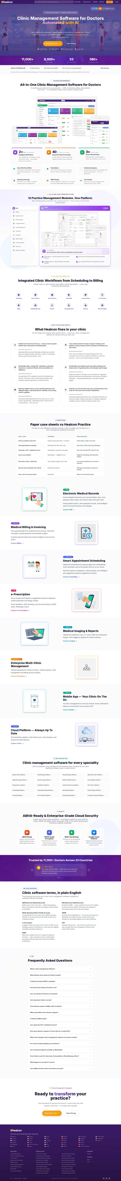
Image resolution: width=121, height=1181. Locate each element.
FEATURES (77, 2)
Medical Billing (14, 1162)
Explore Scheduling (70, 577)
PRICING (95, 2)
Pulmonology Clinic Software (69, 1164)
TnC (11, 1178)
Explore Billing (16, 543)
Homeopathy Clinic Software (43, 1168)
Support (89, 1154)
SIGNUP (110, 2)
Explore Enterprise (18, 676)
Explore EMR (67, 510)
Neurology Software (69, 790)
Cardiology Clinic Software (68, 1158)
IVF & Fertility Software (44, 795)
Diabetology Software (69, 795)
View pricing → (105, 68)
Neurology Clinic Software (68, 1162)
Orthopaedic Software (19, 785)
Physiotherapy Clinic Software (43, 1158)
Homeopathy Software (95, 780)
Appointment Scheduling (16, 1160)
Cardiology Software (19, 790)
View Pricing (71, 43)
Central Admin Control (15, 1166)
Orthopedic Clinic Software (42, 1171)
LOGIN (116, 2)
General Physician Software (71, 785)
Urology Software (18, 795)
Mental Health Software (70, 780)
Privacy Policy (17, 1178)
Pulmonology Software (95, 790)
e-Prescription (14, 1158)
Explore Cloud (16, 743)
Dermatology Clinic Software (43, 1156)
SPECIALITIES (86, 2)
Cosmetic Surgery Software (96, 795)
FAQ (88, 1161)
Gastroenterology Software (45, 790)
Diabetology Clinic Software (68, 1171)
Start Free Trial (52, 43)
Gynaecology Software (44, 780)
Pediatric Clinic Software (42, 1173)
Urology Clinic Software (67, 1166)
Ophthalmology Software (20, 780)
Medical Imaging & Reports (16, 1164)
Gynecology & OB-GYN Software (44, 1164)
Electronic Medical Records (17, 1156)
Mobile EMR (13, 1168)
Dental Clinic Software (19, 774)
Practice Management (15, 1154)
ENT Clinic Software (94, 785)
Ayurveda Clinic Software (96, 774)
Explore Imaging (69, 641)
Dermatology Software (44, 774)
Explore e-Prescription (19, 610)
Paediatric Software (43, 785)
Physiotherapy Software (70, 774)
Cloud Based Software (15, 1171)
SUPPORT (101, 2)
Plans (88, 1159)
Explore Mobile (68, 710)
